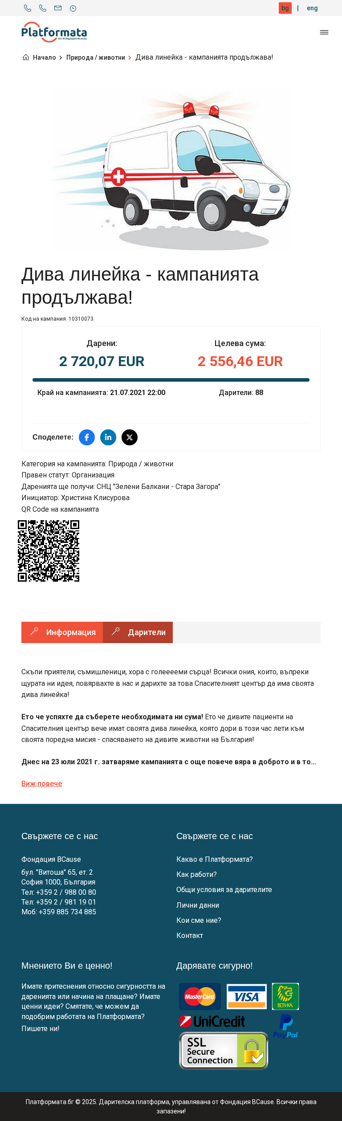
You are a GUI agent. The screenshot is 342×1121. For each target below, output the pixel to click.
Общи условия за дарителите (224, 889)
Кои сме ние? (198, 920)
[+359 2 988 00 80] (27, 8)
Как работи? (196, 874)
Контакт (189, 935)
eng (312, 8)
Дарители (147, 632)
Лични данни (197, 905)
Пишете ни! (40, 1028)
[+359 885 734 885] (43, 8)
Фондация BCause (51, 859)
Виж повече (41, 783)
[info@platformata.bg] (58, 8)
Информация (71, 632)
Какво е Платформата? (214, 859)
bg (285, 8)
